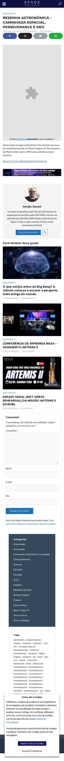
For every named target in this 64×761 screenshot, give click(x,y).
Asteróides (19, 640)
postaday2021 (36, 680)
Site (7, 496)
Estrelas (34, 650)
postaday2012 (36, 667)
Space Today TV (9, 13)
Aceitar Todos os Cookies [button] (32, 743)
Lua (15, 660)
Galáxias (32, 653)
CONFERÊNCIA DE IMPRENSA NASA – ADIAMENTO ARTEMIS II (30, 345)
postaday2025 (36, 687)
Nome (9, 468)
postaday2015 (20, 674)
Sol (41, 691)
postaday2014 (36, 670)
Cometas (26, 643)
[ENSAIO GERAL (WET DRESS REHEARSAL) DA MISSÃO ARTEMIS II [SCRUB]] (32, 373)
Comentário (12, 430)
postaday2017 (36, 674)
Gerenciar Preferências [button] (32, 751)
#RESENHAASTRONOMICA (33, 161)
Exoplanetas (20, 653)
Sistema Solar (31, 691)
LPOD (39, 657)
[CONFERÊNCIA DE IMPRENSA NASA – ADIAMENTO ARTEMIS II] (32, 320)
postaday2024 (20, 687)
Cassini (17, 643)
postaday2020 (20, 680)
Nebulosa (38, 664)
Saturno (18, 691)
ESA (46, 643)
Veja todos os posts (28, 232)
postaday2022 (20, 684)
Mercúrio (32, 660)
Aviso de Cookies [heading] (32, 697)
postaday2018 (20, 677)
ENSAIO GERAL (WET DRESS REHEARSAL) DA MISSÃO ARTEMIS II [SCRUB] (29, 400)
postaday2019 (36, 677)
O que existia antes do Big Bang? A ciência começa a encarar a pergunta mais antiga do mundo (30, 290)
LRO (46, 657)
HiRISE (41, 653)
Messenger (19, 664)
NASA (28, 664)
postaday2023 (36, 684)
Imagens (27, 657)
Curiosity (37, 643)
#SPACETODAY (10, 161)
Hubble (17, 657)
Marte (22, 660)
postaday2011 (20, 667)
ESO (15, 647)
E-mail (9, 482)
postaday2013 (20, 670)
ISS (34, 657)
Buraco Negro (33, 640)
